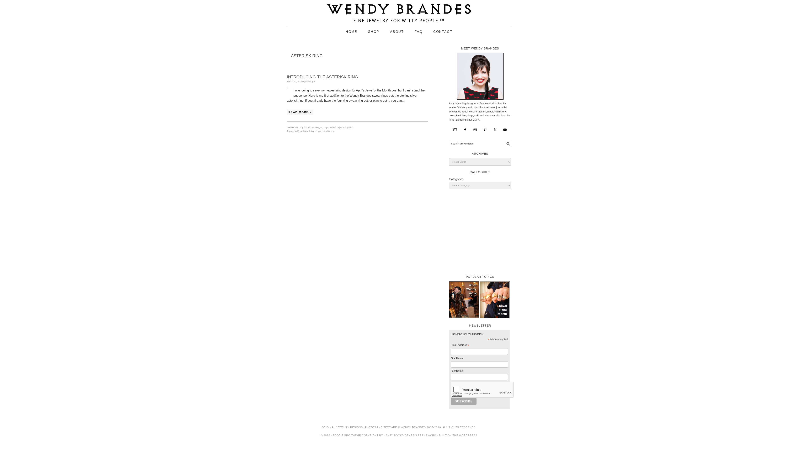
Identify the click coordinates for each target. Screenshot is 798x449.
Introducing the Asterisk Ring (322, 77)
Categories (456, 179)
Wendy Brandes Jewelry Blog (399, 11)
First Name (457, 358)
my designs (317, 127)
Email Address (460, 346)
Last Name (457, 371)
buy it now (305, 127)
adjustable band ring (310, 131)
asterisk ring (328, 131)
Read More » (300, 112)
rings (326, 127)
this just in (348, 127)
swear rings (336, 127)
